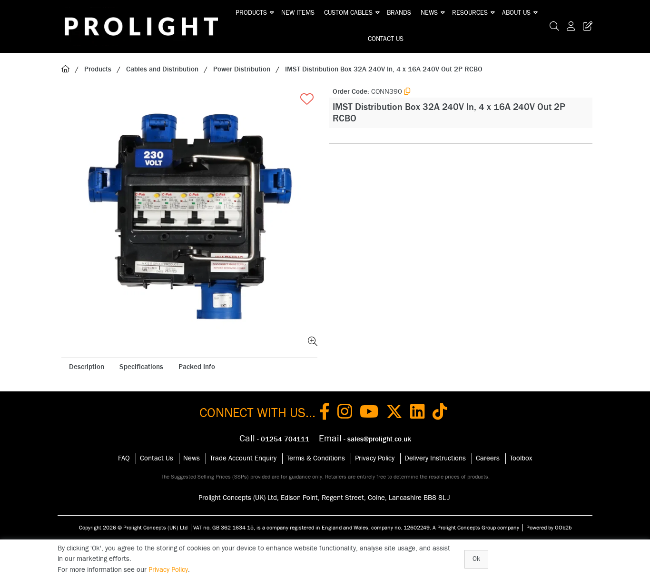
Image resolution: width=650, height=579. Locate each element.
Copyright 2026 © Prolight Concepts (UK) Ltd (133, 527)
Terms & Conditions (315, 458)
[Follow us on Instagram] (345, 413)
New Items (298, 13)
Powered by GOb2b (548, 527)
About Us (516, 13)
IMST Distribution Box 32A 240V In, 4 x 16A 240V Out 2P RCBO (384, 69)
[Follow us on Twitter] (394, 413)
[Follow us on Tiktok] (440, 413)
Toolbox (521, 458)
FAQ (124, 458)
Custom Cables (348, 13)
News (429, 13)
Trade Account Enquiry (243, 458)
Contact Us (386, 39)
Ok (476, 559)
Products (251, 13)
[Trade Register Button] (585, 26)
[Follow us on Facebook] (324, 413)
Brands (399, 13)
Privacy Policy (374, 458)
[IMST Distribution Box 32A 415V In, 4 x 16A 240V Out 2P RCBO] (189, 218)
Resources (470, 13)
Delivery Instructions (435, 458)
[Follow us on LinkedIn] (417, 413)
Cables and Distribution (162, 69)
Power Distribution (241, 69)
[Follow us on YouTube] (369, 413)
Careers (488, 458)
